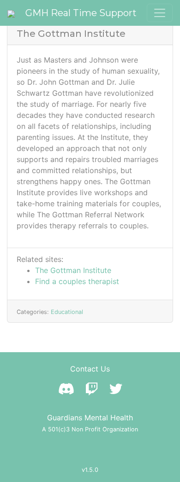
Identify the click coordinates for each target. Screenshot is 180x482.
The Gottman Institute (73, 270)
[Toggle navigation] (160, 13)
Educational (67, 311)
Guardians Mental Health (90, 417)
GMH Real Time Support (81, 12)
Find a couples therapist (77, 281)
